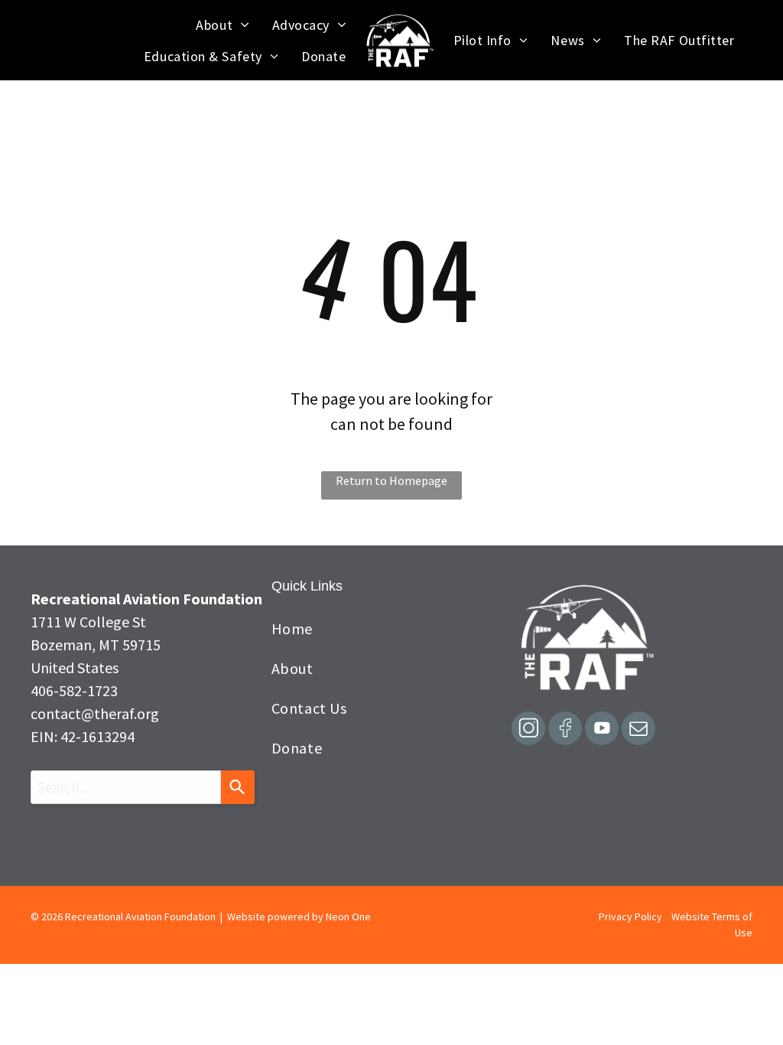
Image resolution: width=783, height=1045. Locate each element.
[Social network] (528, 730)
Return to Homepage (391, 480)
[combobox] (126, 787)
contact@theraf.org (95, 713)
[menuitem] (222, 25)
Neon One (348, 916)
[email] (638, 730)
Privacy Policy (630, 916)
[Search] (238, 787)
